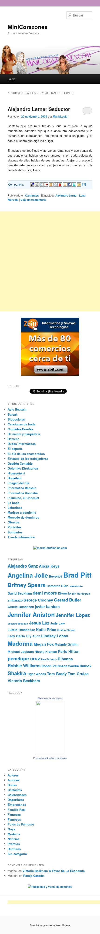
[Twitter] (74, 184)
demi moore (45, 593)
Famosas (14, 814)
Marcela (13, 199)
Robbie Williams (24, 665)
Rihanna (65, 658)
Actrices (13, 780)
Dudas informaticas (22, 443)
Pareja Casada (33, 875)
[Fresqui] (55, 184)
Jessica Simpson (18, 623)
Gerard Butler (67, 600)
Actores (13, 775)
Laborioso (15, 507)
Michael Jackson (21, 651)
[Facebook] (69, 184)
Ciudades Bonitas (20, 429)
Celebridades (17, 795)
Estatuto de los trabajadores (28, 458)
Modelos (14, 834)
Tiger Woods (36, 673)
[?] (84, 184)
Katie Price (46, 629)
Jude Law (57, 623)
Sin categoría (17, 854)
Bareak (12, 414)
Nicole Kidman (46, 651)
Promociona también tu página (50, 758)
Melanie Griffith (66, 644)
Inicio (12, 79)
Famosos (14, 819)
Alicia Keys (49, 566)
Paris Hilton (69, 651)
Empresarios (17, 804)
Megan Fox (44, 644)
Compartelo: (16, 184)
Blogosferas (16, 419)
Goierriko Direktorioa (23, 468)
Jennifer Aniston (31, 614)
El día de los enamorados (26, 453)
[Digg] (37, 184)
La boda (13, 502)
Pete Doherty (49, 659)
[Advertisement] (50, 261)
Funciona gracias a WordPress (50, 925)
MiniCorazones (27, 27)
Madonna (20, 643)
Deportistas (16, 799)
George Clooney (38, 600)
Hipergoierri (16, 473)
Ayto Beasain (17, 409)
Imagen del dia (18, 483)
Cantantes (32, 195)
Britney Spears (27, 585)
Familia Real (17, 809)
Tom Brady (57, 673)
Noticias (13, 839)
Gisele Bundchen (21, 606)
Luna (82, 195)
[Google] (41, 184)
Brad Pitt (77, 575)
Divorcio (64, 593)
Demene (13, 439)
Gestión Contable (20, 463)
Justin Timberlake (21, 629)
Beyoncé (55, 576)
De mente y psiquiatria (24, 434)
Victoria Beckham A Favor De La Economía (54, 870)
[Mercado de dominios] (50, 753)
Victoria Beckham (24, 680)
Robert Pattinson (54, 666)
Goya (11, 829)
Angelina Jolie (28, 575)
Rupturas (14, 849)
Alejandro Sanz (23, 566)
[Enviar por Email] (79, 184)
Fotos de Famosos (21, 824)
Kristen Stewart (66, 630)
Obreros (13, 522)
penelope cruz (24, 658)
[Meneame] (51, 184)
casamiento (76, 586)
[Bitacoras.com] (65, 184)
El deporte (15, 448)
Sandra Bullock (79, 666)
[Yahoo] (46, 184)
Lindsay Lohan (54, 635)
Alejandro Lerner (66, 195)
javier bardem (47, 606)
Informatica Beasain (22, 488)
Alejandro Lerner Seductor (39, 108)
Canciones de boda (21, 424)
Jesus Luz (39, 623)
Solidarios (15, 532)
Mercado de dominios (23, 517)
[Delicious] (32, 184)
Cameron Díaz (57, 585)
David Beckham (20, 593)
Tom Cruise (78, 673)
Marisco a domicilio (22, 512)
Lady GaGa (16, 636)
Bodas (12, 785)
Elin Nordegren (81, 593)
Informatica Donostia (23, 493)
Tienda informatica (21, 537)
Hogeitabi (14, 478)
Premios (14, 844)
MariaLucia (60, 116)
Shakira (17, 673)
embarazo (15, 600)
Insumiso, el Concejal (23, 498)
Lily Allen (33, 636)
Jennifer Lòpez (73, 615)
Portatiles (14, 527)
